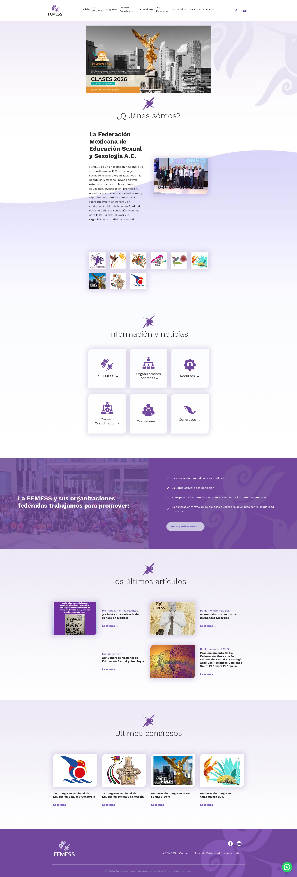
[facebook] (236, 10)
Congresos (111, 9)
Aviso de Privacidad (207, 853)
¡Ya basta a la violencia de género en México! (120, 616)
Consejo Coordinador (127, 9)
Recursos (195, 9)
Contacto (208, 9)
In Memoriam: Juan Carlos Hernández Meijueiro (218, 616)
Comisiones (146, 9)
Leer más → (110, 625)
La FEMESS (97, 9)
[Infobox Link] (107, 368)
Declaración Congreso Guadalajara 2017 (215, 795)
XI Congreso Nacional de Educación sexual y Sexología (123, 795)
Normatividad (179, 9)
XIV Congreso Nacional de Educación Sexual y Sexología (123, 659)
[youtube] (244, 10)
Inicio (86, 9)
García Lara (184, 871)
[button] (185, 526)
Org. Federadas (162, 9)
